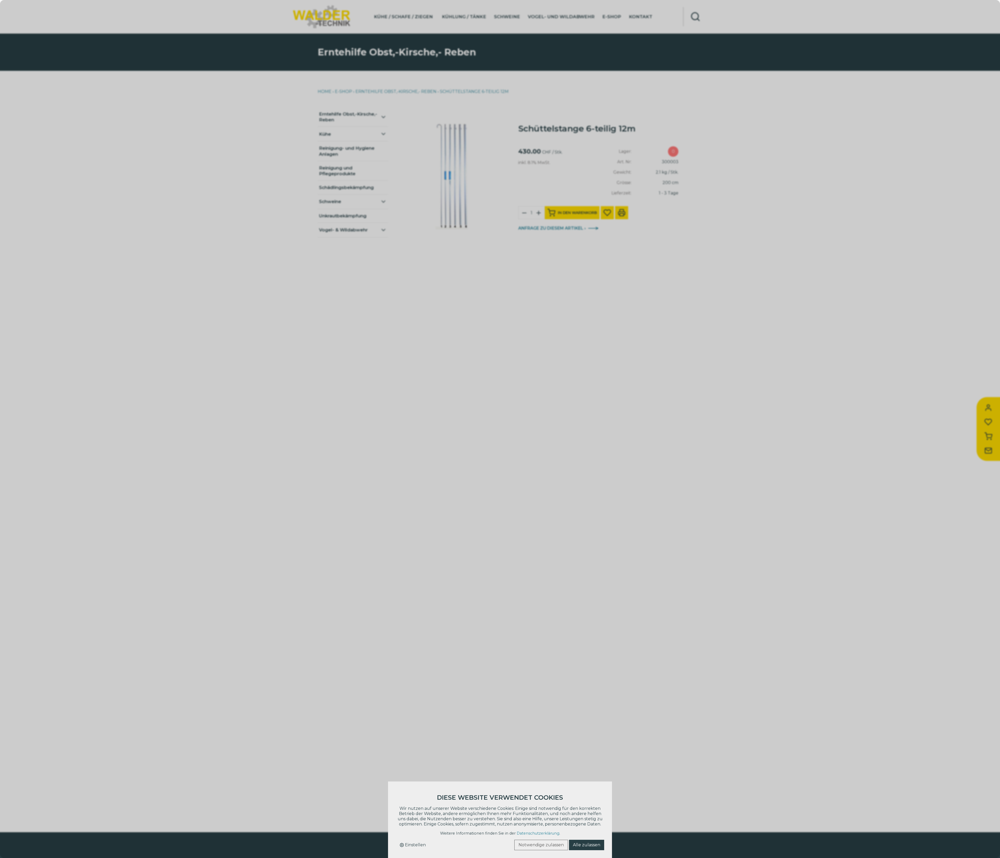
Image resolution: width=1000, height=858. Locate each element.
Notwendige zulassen (541, 844)
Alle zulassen (586, 844)
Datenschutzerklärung (538, 833)
